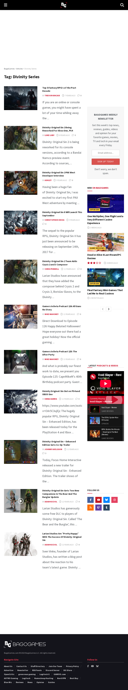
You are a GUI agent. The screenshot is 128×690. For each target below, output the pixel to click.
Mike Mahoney (51, 314)
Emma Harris (51, 399)
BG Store (68, 670)
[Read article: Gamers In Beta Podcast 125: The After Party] (20, 362)
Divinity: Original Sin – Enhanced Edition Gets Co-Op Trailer (59, 443)
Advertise (8, 670)
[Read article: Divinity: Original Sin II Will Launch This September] (20, 223)
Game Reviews (97, 248)
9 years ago (61, 180)
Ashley (48, 180)
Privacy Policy (72, 666)
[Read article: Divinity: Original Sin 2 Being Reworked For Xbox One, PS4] (20, 138)
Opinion (94, 209)
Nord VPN (61, 678)
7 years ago (70, 95)
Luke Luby (49, 135)
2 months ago (97, 298)
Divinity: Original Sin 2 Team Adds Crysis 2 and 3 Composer (59, 263)
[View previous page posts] (102, 309)
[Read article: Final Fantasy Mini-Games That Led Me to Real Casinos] (105, 277)
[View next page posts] (108, 309)
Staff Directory (38, 666)
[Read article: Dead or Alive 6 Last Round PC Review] (105, 242)
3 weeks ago (96, 227)
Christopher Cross (54, 220)
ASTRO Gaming (11, 678)
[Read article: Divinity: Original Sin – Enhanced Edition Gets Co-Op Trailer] (20, 452)
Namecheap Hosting (43, 678)
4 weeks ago (112, 263)
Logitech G (45, 674)
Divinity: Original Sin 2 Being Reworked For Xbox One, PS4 (57, 129)
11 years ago (70, 269)
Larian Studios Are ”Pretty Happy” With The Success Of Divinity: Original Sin (61, 537)
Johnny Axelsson (53, 449)
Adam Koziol (51, 501)
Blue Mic (8, 682)
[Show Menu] (5, 5)
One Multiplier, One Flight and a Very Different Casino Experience (105, 219)
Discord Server (53, 670)
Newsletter (22, 670)
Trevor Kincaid (52, 95)
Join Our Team (55, 666)
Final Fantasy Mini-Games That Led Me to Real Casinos (105, 291)
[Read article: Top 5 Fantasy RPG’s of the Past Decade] (20, 98)
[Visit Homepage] (63, 5)
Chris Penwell (52, 269)
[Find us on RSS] (90, 508)
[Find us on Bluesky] (106, 500)
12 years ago (68, 501)
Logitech (26, 678)
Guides (51, 682)
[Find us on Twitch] (98, 508)
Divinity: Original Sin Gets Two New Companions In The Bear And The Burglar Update (60, 494)
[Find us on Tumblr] (106, 508)
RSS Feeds (37, 670)
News (30, 682)
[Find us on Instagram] (114, 500)
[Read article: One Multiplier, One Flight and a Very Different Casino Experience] (105, 203)
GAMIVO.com (60, 674)
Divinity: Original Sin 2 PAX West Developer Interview (58, 174)
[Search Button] (122, 5)
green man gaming (27, 674)
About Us (8, 666)
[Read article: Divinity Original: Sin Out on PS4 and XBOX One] (20, 401)
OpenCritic (9, 674)
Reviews (20, 682)
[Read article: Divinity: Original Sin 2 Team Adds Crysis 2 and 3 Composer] (20, 272)
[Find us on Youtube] (98, 500)
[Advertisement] (64, 38)
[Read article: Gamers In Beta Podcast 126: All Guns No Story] (20, 317)
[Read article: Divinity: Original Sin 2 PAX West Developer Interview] (20, 183)
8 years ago (64, 135)
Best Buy (74, 678)
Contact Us (21, 666)
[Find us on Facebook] (90, 500)
